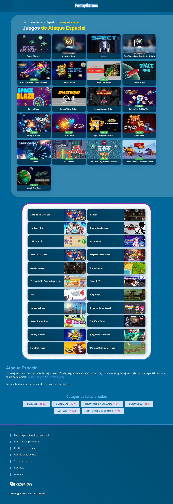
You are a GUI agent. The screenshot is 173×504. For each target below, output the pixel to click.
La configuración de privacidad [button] (31, 435)
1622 (43, 403)
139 (117, 411)
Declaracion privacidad (27, 441)
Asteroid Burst (55, 377)
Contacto (19, 467)
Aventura (36, 22)
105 (147, 403)
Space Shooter (36, 377)
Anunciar (19, 474)
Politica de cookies (24, 448)
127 (72, 403)
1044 (73, 411)
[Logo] (86, 6)
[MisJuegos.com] (24, 22)
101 (116, 403)
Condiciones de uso (25, 454)
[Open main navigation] (6, 6)
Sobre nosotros (22, 461)
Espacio (51, 22)
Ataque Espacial (69, 22)
